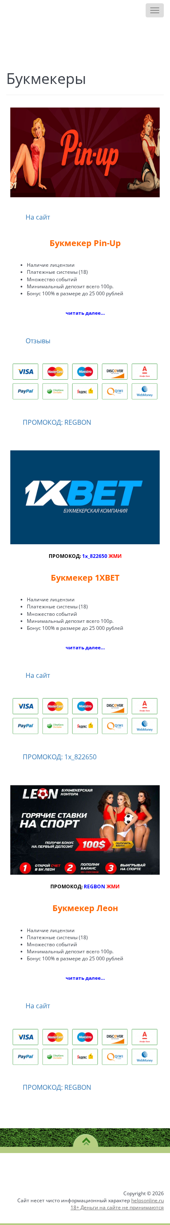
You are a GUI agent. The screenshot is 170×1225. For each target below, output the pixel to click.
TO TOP (86, 1138)
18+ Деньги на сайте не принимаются (117, 1207)
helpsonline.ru (147, 1200)
